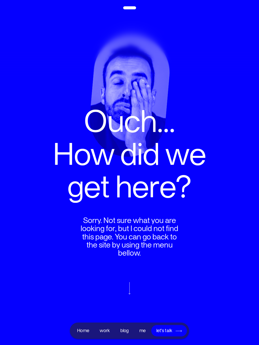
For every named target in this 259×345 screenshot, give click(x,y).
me (142, 330)
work (105, 330)
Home (83, 330)
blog (124, 330)
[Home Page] (129, 9)
